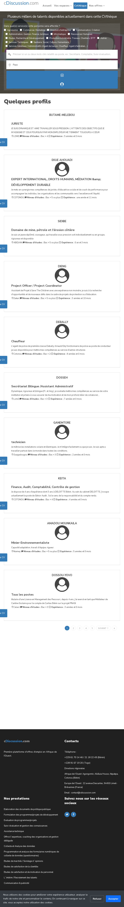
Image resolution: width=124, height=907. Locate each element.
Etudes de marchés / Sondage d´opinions (23, 861)
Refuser (97, 898)
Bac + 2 (38, 353)
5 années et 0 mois (66, 136)
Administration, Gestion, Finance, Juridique (28, 34)
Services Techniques (18, 42)
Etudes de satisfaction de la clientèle (21, 866)
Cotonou (17, 353)
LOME (16, 136)
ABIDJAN (17, 242)
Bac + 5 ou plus (43, 197)
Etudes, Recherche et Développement (26, 38)
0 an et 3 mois (74, 242)
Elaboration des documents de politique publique (27, 809)
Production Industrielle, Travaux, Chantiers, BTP (72, 38)
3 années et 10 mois (74, 298)
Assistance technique (14, 831)
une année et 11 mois (80, 197)
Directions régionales (74, 768)
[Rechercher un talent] (62, 84)
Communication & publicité (16, 883)
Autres (103, 38)
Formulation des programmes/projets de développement (31, 814)
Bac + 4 (35, 136)
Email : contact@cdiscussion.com (80, 792)
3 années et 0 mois (66, 607)
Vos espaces (62, 5)
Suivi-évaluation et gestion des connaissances (25, 825)
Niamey (17, 551)
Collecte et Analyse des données (19, 846)
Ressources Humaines (81, 34)
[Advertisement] (28, 674)
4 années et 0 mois (71, 499)
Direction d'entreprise (60, 30)
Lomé (16, 399)
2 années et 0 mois (74, 454)
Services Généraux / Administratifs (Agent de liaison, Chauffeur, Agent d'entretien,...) (48, 46)
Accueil (47, 5)
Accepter (113, 898)
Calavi (16, 607)
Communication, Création (88, 30)
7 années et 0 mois (66, 399)
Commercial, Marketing (34, 30)
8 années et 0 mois (69, 353)
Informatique (60, 34)
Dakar (16, 298)
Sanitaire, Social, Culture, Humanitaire (51, 42)
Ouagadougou (20, 454)
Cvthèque (80, 5)
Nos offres (96, 5)
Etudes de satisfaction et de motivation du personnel (28, 872)
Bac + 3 (35, 399)
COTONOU (18, 197)
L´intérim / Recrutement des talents (20, 877)
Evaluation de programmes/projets (20, 820)
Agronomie (12, 30)
